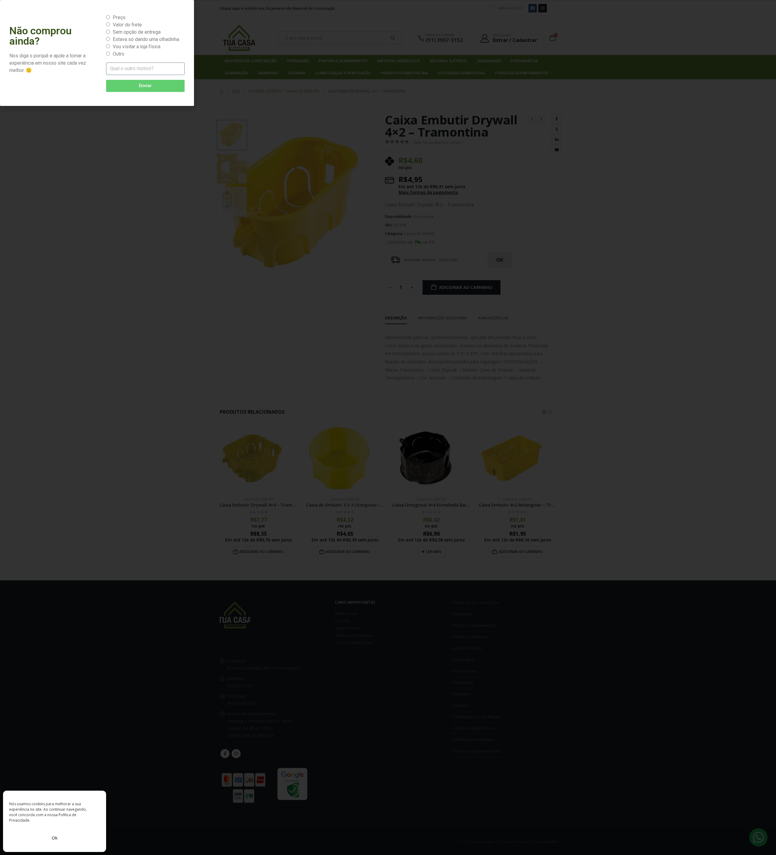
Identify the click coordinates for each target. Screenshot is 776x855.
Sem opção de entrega (137, 32)
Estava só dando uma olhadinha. (146, 39)
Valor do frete (127, 25)
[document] (388, 427)
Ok (55, 838)
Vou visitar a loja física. (137, 46)
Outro (118, 54)
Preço (119, 17)
